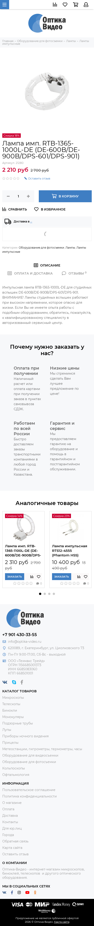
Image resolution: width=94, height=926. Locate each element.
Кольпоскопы (13, 768)
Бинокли (9, 710)
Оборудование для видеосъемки (30, 755)
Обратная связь (15, 841)
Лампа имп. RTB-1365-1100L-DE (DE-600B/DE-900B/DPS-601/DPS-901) (23, 551)
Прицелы (10, 743)
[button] (40, 594)
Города (8, 835)
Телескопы (11, 704)
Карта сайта (12, 848)
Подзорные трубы (17, 723)
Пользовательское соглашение (28, 790)
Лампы (70, 247)
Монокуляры (13, 717)
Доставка (10, 816)
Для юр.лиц (12, 828)
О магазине (12, 803)
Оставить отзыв (15, 854)
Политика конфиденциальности (29, 796)
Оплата (8, 809)
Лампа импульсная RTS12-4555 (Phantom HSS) (69, 550)
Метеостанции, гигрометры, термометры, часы (42, 749)
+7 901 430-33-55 (19, 634)
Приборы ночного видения (25, 736)
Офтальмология (15, 775)
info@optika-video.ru (24, 642)
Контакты (10, 822)
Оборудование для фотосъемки (41, 247)
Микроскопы (13, 698)
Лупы (6, 730)
